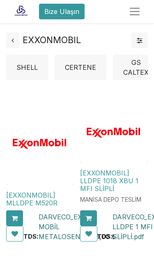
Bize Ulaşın (61, 11)
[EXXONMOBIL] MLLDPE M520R (31, 199)
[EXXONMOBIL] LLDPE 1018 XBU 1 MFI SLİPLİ (109, 181)
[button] (14, 218)
